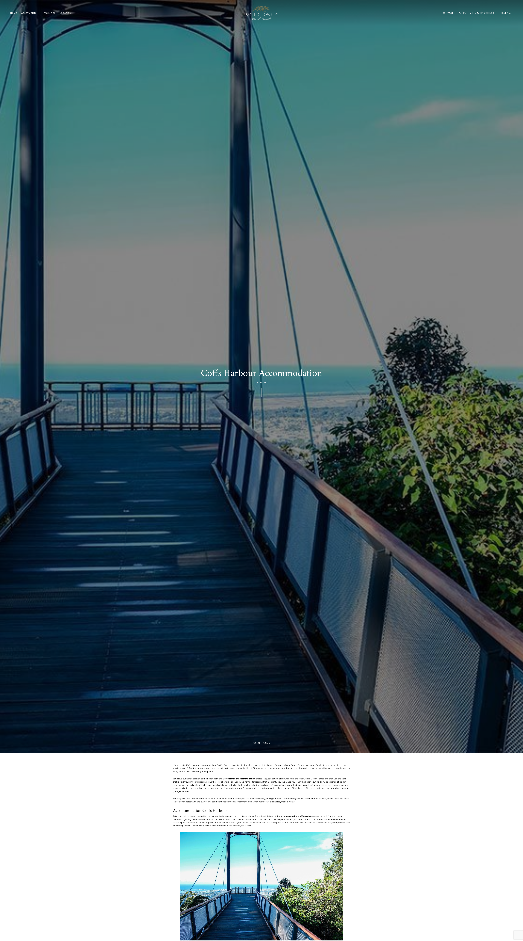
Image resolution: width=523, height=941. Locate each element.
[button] (506, 13)
